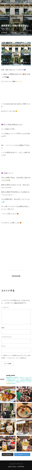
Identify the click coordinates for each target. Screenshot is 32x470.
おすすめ (13, 32)
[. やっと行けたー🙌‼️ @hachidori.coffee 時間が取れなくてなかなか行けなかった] (8, 443)
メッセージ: (5, 307)
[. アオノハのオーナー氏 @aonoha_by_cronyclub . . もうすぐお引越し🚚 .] (8, 427)
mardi (4, 4)
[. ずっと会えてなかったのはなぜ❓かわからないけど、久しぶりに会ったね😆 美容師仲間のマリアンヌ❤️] (8, 410)
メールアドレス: (6, 337)
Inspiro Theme (12, 466)
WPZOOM (21, 466)
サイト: (3, 346)
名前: (2, 327)
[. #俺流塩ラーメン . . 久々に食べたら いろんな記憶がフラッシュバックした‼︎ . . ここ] (24, 410)
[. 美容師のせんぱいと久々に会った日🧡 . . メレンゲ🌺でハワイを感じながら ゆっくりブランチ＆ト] (8, 394)
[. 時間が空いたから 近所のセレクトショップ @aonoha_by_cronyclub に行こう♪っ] (24, 443)
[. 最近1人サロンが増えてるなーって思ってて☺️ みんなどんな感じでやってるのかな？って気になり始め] (24, 394)
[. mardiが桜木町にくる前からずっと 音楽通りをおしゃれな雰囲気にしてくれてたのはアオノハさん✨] (24, 427)
